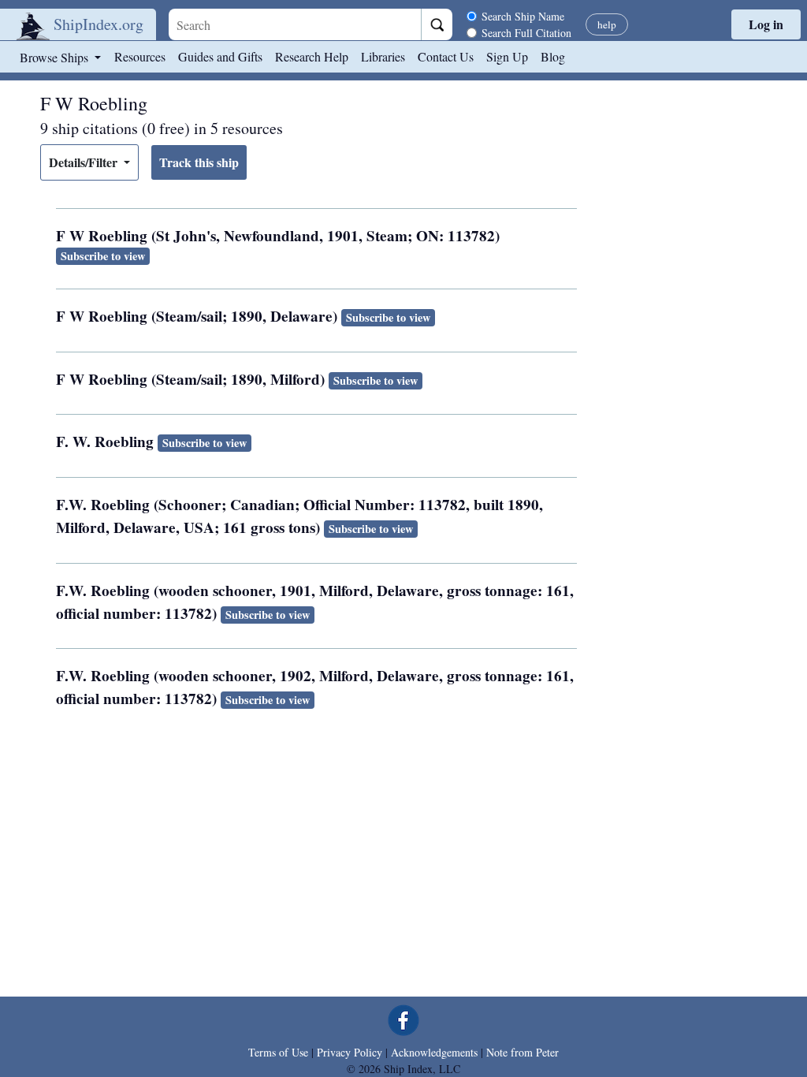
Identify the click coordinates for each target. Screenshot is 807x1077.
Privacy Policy (349, 1052)
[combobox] (295, 24)
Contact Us (446, 56)
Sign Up (507, 56)
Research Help (311, 56)
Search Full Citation (526, 32)
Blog (553, 56)
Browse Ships (55, 57)
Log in (766, 24)
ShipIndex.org (98, 24)
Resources (139, 56)
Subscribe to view (103, 256)
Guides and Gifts (220, 56)
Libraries (383, 56)
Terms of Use (278, 1052)
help (606, 24)
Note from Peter (522, 1052)
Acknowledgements (434, 1052)
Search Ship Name (523, 16)
